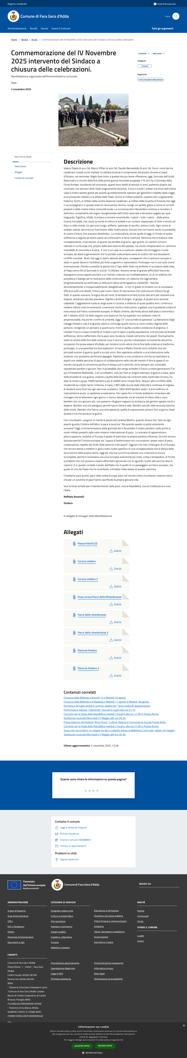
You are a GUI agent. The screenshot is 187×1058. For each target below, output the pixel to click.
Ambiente (99, 926)
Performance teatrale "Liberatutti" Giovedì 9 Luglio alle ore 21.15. (100, 710)
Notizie (140, 910)
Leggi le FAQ (57, 973)
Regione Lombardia (17, 4)
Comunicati (143, 916)
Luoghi (140, 935)
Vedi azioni (157, 53)
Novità (24, 39)
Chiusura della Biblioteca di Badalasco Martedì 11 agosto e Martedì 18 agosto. (107, 702)
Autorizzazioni (101, 937)
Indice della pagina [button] (23, 156)
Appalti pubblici (58, 932)
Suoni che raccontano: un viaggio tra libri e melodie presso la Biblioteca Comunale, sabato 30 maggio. (119, 730)
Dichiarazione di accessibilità (108, 979)
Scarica (117, 550)
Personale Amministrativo (20, 937)
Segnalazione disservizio (63, 968)
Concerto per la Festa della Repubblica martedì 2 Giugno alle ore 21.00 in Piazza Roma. (111, 714)
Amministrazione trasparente (108, 963)
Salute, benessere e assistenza (109, 931)
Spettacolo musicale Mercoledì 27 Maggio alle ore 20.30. (95, 718)
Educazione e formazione (106, 910)
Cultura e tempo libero (62, 916)
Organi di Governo (17, 910)
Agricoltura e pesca (103, 942)
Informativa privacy (103, 968)
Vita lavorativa (58, 921)
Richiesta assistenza (61, 979)
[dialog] (93, 1040)
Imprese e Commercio (61, 926)
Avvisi (34, 39)
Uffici (10, 921)
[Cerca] (175, 16)
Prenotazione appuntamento (65, 963)
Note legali (99, 973)
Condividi (142, 53)
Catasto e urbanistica (61, 937)
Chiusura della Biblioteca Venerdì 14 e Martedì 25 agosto (95, 698)
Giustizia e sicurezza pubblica (108, 916)
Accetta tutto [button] (82, 1046)
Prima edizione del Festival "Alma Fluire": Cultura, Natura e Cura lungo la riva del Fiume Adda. (115, 722)
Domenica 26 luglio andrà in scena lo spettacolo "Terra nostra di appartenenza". (107, 706)
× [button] (184, 1026)
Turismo (55, 942)
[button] (93, 1052)
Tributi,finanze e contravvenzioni (110, 921)
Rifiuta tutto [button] (105, 1046)
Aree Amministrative (18, 916)
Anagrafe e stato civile (62, 910)
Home (14, 39)
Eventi (140, 941)
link (121, 1040)
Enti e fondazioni (16, 926)
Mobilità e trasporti (60, 947)
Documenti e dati (16, 942)
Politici (11, 932)
